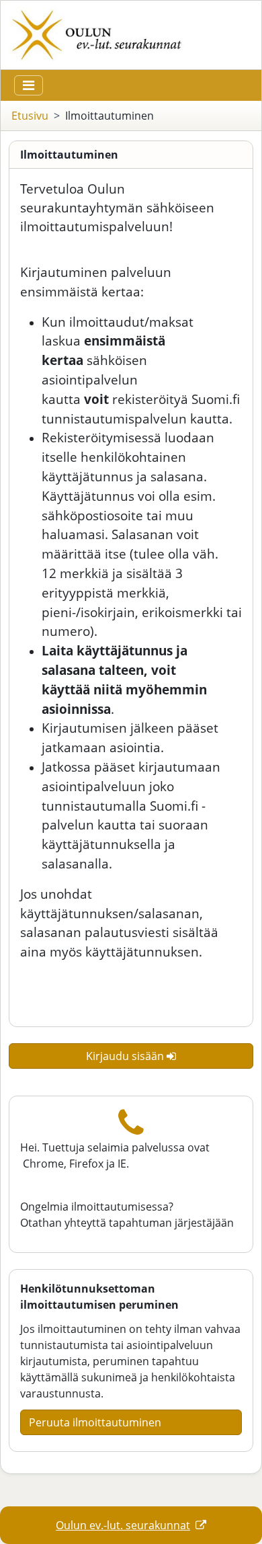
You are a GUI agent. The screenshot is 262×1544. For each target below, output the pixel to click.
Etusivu (29, 115)
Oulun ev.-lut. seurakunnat (123, 1525)
